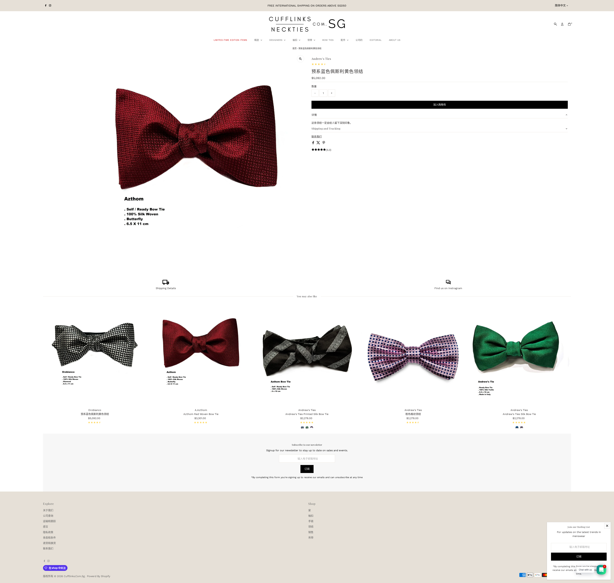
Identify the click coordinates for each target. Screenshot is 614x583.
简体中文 (560, 5)
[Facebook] (45, 5)
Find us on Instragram (448, 288)
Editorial (376, 40)
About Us (395, 40)
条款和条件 (49, 537)
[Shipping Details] (165, 283)
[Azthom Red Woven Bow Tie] (201, 355)
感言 (45, 526)
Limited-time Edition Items (230, 40)
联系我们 (316, 136)
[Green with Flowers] (307, 427)
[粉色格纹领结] (413, 355)
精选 (257, 40)
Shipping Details (166, 288)
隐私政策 (48, 532)
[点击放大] (300, 58)
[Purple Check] (521, 427)
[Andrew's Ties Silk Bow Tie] (519, 355)
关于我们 (48, 510)
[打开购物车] (569, 24)
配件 (343, 40)
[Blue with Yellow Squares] (302, 427)
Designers (276, 40)
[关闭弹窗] (607, 526)
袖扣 (295, 40)
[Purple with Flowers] (311, 427)
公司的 (359, 40)
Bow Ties (328, 40)
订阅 (307, 468)
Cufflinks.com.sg (74, 576)
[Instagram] (50, 5)
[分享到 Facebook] (313, 143)
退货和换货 (49, 543)
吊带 (310, 537)
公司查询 (48, 515)
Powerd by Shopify (98, 576)
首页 (294, 48)
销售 (310, 532)
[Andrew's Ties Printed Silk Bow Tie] (307, 355)
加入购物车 (439, 104)
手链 (310, 521)
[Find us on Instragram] (448, 283)
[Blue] (517, 427)
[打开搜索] (555, 24)
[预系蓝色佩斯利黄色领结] (95, 355)
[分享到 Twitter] (318, 143)
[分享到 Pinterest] (324, 143)
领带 (310, 40)
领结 (310, 526)
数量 (314, 86)
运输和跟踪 (49, 521)
